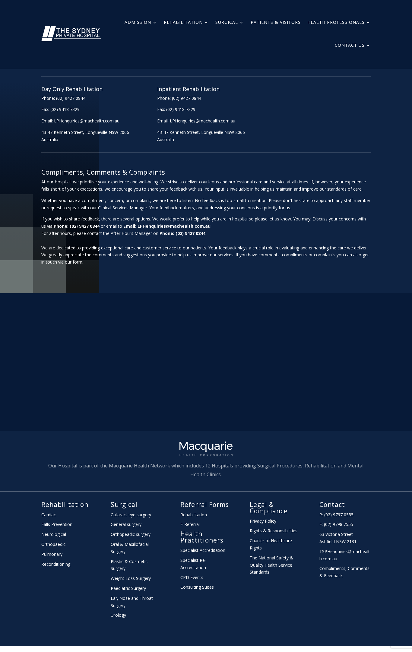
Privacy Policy (263, 521)
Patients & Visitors (276, 22)
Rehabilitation (183, 22)
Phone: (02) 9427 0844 (63, 98)
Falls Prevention (56, 524)
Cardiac (48, 514)
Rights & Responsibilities (273, 530)
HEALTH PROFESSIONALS (336, 22)
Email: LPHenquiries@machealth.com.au (80, 121)
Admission (138, 22)
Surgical (226, 22)
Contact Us (350, 45)
